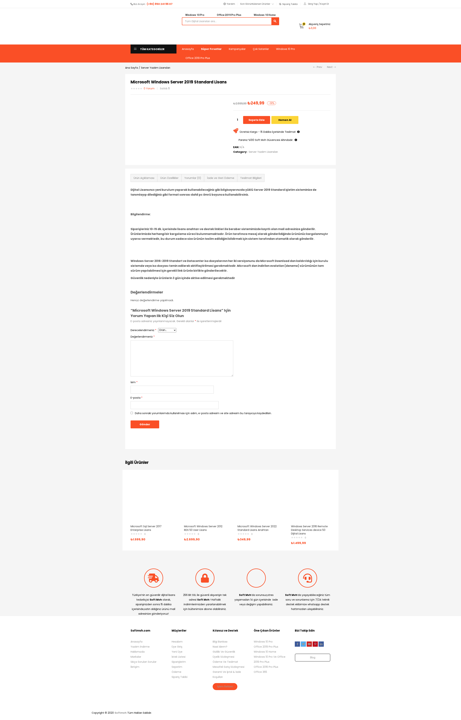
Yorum (149, 88)
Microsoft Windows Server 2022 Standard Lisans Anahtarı (257, 528)
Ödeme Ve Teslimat (225, 662)
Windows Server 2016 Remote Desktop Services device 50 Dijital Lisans (309, 530)
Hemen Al (284, 120)
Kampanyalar (237, 49)
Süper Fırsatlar (211, 49)
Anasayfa (188, 49)
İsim (134, 382)
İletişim (135, 667)
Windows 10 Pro (285, 49)
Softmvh (121, 713)
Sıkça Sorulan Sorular (143, 662)
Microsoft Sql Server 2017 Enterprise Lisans (146, 528)
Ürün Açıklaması (144, 178)
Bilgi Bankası (220, 641)
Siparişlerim (179, 662)
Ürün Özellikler (169, 178)
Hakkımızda (138, 652)
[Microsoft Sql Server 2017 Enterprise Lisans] (150, 500)
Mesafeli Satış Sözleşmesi (228, 667)
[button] (229, 4)
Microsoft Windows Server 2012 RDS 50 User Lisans (203, 528)
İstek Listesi (178, 657)
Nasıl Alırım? (220, 646)
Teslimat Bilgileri (250, 178)
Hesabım (177, 641)
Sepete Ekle (257, 120)
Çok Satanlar (261, 49)
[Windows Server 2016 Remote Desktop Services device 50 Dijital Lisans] (310, 500)
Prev (319, 67)
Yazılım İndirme (140, 646)
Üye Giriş (177, 646)
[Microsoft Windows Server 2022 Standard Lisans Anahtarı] (257, 500)
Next (330, 67)
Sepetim (177, 667)
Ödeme (176, 672)
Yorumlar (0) (192, 178)
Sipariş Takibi (179, 677)
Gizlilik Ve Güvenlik (224, 652)
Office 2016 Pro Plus (266, 667)
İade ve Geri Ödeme (220, 178)
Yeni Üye (177, 652)
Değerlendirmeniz (143, 336)
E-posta (136, 398)
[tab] (144, 178)
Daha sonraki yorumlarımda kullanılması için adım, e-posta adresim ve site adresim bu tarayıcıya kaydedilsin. (203, 413)
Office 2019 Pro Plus (197, 58)
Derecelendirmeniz (143, 330)
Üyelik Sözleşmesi (223, 657)
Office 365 (260, 672)
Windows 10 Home (265, 652)
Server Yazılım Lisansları (155, 68)
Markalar (136, 657)
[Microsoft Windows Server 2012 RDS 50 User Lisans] (203, 500)
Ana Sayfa (131, 68)
